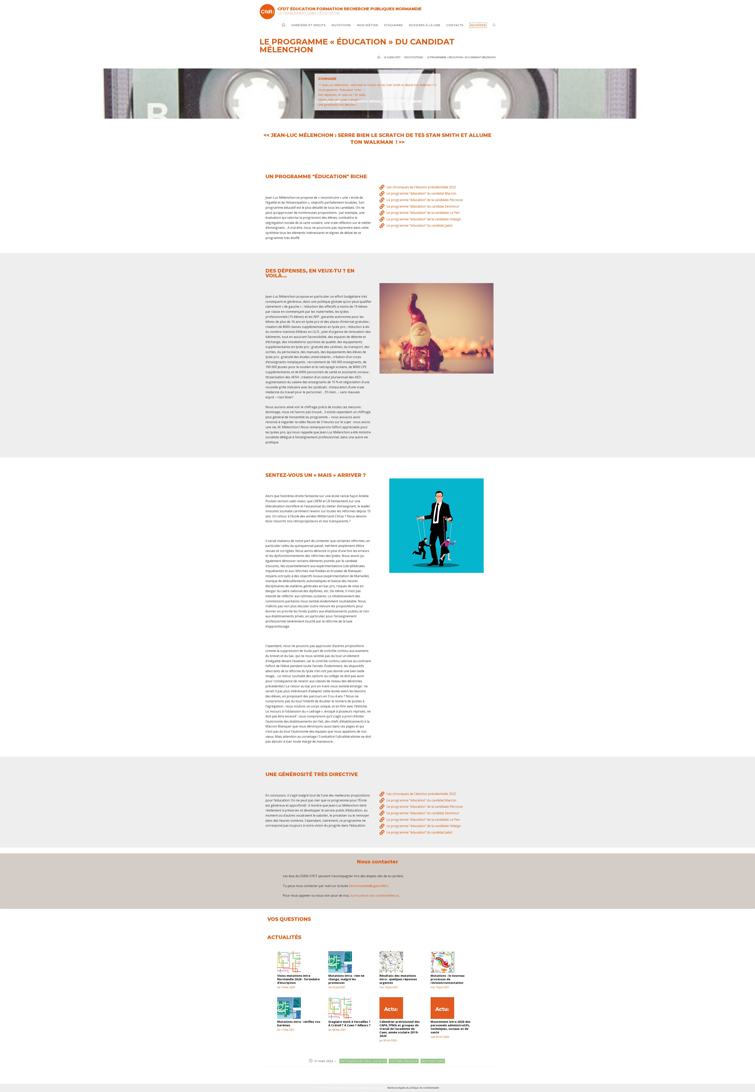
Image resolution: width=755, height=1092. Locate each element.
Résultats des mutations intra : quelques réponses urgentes (398, 979)
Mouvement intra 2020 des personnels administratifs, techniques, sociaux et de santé (450, 1027)
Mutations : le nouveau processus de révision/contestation (447, 979)
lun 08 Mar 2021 (337, 1029)
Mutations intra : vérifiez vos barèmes (298, 1023)
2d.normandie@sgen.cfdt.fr (369, 886)
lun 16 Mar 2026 (286, 987)
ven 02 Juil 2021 (336, 987)
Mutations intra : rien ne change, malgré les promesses (346, 979)
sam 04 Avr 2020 (440, 1036)
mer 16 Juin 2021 (388, 987)
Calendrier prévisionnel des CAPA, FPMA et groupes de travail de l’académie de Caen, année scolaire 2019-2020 (399, 1029)
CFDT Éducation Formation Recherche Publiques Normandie (349, 8)
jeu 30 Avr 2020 (388, 1040)
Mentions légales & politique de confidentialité (413, 1087)
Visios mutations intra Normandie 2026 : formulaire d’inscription (298, 979)
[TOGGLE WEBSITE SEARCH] (494, 25)
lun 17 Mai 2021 (286, 1029)
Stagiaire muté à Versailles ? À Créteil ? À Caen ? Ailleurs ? (349, 1023)
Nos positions (432, 1061)
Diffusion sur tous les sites (363, 1061)
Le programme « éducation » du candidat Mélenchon (462, 57)
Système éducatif (403, 1061)
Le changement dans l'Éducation (308, 13)
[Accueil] (379, 57)
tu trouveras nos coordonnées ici (374, 895)
